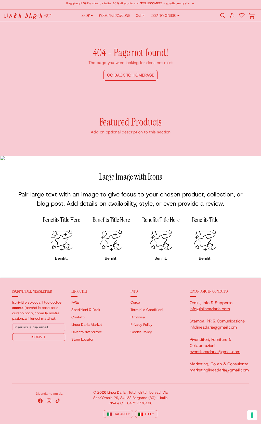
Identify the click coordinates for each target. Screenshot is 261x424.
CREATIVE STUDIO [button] (163, 15)
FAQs (75, 302)
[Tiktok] (57, 400)
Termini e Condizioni (146, 309)
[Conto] (232, 15)
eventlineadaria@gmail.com (215, 351)
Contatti (78, 317)
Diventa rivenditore (86, 332)
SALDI (140, 15)
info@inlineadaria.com (210, 308)
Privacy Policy (141, 324)
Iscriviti (38, 337)
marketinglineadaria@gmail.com (219, 370)
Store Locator (82, 339)
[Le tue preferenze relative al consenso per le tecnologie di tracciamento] (252, 415)
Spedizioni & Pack (85, 309)
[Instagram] (49, 400)
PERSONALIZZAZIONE (114, 15)
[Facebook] (40, 400)
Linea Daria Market (86, 324)
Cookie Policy (141, 332)
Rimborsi (137, 317)
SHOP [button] (86, 15)
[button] (222, 15)
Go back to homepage (130, 75)
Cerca (135, 302)
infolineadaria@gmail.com (213, 327)
